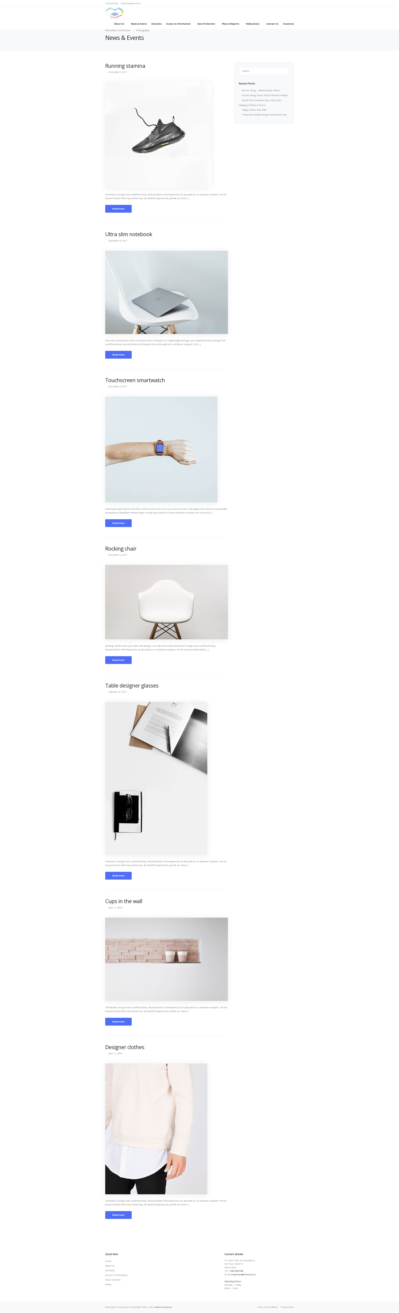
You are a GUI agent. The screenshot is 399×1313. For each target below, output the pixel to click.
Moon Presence (164, 1307)
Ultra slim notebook (128, 234)
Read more (118, 208)
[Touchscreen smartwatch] (161, 449)
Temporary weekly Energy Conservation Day (264, 114)
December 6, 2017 (117, 72)
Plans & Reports (230, 23)
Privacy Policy (287, 1307)
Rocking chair (120, 548)
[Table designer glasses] (156, 778)
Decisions (156, 23)
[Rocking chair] (166, 601)
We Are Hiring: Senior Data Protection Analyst (265, 95)
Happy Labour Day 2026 (254, 109)
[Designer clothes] (156, 1128)
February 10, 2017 (117, 691)
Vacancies (288, 23)
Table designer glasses (132, 685)
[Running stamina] (158, 134)
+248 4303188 (111, 3)
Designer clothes (124, 1047)
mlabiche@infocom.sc (131, 3)
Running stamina (125, 65)
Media (108, 1284)
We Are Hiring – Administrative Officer (261, 90)
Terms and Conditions (267, 1307)
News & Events (139, 23)
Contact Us (272, 23)
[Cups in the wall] (166, 958)
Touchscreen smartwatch (135, 380)
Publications (252, 23)
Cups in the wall (123, 901)
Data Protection (206, 23)
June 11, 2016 (115, 907)
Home (108, 1261)
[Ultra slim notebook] (166, 292)
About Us (119, 23)
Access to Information (178, 23)
